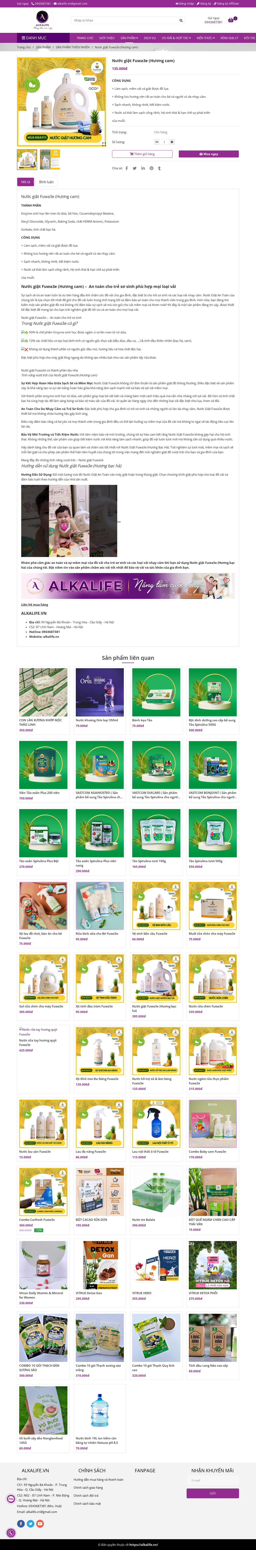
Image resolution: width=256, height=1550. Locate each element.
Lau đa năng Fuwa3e (91, 1151)
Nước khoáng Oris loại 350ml (97, 720)
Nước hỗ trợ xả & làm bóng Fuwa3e (151, 1081)
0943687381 (43, 3)
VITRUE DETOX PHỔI (203, 1293)
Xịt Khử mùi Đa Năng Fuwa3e (97, 1079)
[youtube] (40, 1524)
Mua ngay (210, 154)
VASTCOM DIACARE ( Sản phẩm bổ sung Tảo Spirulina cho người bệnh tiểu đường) (155, 795)
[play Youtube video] (118, 521)
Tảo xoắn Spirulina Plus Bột (39, 861)
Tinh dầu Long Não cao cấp (208, 1365)
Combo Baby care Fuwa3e (207, 1151)
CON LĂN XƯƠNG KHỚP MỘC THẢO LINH (40, 722)
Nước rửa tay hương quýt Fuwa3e (38, 1042)
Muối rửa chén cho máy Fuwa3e (212, 933)
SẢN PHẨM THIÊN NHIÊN (73, 47)
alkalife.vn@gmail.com (72, 3)
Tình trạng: (120, 132)
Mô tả (25, 182)
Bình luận (46, 182)
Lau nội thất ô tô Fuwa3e (150, 1151)
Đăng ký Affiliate (228, 3)
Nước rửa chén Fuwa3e (206, 1006)
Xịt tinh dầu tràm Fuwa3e (94, 1006)
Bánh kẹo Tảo (142, 720)
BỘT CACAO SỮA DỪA (91, 1220)
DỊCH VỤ (150, 38)
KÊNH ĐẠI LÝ (229, 38)
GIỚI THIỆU (107, 38)
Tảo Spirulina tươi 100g (149, 861)
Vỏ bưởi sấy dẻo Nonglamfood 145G (41, 1440)
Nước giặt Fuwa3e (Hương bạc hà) (154, 1008)
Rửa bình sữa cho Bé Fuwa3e (97, 933)
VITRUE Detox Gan (89, 1293)
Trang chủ (24, 47)
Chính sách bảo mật (87, 1504)
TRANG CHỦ (85, 38)
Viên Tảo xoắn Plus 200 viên (39, 793)
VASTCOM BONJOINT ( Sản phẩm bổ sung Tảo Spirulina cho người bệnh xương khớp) (212, 795)
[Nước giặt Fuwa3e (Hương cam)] (42, 20)
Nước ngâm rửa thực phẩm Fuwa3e (209, 1081)
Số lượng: (119, 142)
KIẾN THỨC (205, 38)
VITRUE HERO (141, 1293)
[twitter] (30, 1524)
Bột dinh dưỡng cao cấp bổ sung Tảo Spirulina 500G (212, 722)
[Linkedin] (143, 168)
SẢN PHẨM (128, 38)
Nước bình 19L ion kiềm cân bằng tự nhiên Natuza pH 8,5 (97, 1440)
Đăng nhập (186, 3)
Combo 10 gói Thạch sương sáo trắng (98, 1367)
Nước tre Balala (143, 1220)
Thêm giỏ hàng (144, 154)
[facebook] (21, 1524)
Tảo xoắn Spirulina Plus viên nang (96, 863)
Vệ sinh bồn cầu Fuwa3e (149, 933)
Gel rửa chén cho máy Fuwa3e (41, 1006)
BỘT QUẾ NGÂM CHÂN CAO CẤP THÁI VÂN (212, 1222)
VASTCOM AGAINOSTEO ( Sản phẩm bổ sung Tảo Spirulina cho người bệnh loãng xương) (99, 795)
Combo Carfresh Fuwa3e (37, 1220)
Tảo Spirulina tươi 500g (205, 861)
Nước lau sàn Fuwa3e (35, 1151)
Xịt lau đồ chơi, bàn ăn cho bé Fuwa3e (40, 935)
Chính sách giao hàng (88, 1487)
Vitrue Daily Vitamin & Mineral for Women (41, 1295)
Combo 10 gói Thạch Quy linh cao (153, 1367)
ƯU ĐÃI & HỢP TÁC (175, 38)
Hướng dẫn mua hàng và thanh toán (98, 1479)
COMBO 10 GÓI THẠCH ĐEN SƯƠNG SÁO (39, 1367)
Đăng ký (205, 3)
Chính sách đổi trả (86, 1495)
